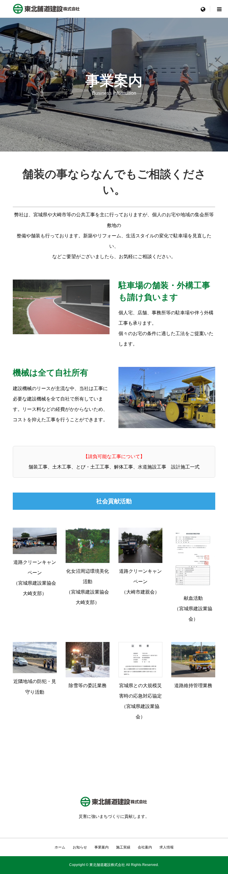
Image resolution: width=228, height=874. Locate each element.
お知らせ (80, 847)
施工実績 (123, 847)
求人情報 (166, 847)
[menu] (202, 9)
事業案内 (101, 847)
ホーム (60, 847)
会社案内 (145, 847)
